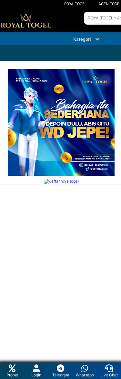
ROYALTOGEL (75, 4)
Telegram (60, 375)
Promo (12, 375)
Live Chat (109, 375)
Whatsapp (85, 375)
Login (36, 375)
